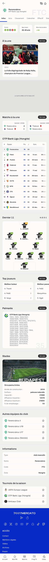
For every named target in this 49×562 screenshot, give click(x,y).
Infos (3, 18)
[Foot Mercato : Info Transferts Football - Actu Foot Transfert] (24, 513)
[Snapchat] (32, 524)
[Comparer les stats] (41, 3)
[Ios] (27, 517)
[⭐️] (45, 3)
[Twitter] (11, 524)
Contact (5, 536)
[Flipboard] (27, 524)
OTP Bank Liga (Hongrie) (17, 11)
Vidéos (5, 544)
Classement (19, 18)
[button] (14, 144)
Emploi (4, 551)
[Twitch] (43, 524)
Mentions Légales (9, 540)
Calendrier (31, 18)
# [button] (4, 144)
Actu (10, 18)
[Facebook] (5, 524)
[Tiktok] (38, 524)
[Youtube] (22, 524)
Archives (5, 548)
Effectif (40, 18)
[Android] (22, 517)
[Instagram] (16, 524)
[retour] (3, 3)
